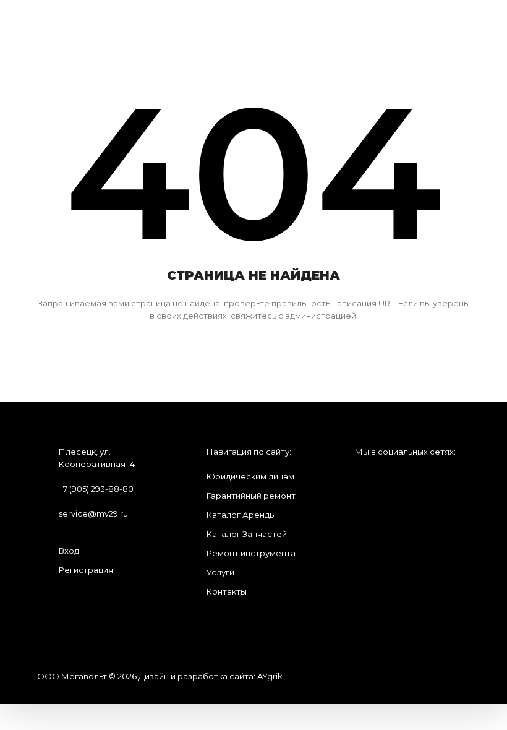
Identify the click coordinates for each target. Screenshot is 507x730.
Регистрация (86, 570)
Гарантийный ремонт (251, 495)
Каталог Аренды (241, 515)
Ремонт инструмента (251, 553)
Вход (69, 551)
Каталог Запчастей (247, 534)
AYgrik (270, 676)
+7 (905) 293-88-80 (96, 489)
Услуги (220, 572)
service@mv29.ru (93, 513)
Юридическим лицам (250, 476)
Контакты (227, 591)
